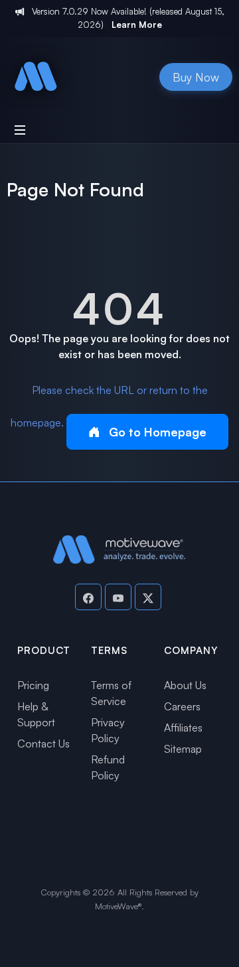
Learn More (137, 24)
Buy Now (196, 77)
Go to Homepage (156, 431)
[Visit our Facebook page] (88, 597)
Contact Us (43, 743)
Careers (182, 706)
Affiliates (183, 727)
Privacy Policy (108, 730)
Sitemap (183, 748)
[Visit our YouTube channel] (118, 597)
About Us (185, 685)
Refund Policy (108, 767)
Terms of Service (111, 693)
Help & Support (36, 714)
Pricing (33, 685)
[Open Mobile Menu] (20, 130)
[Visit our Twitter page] (148, 597)
